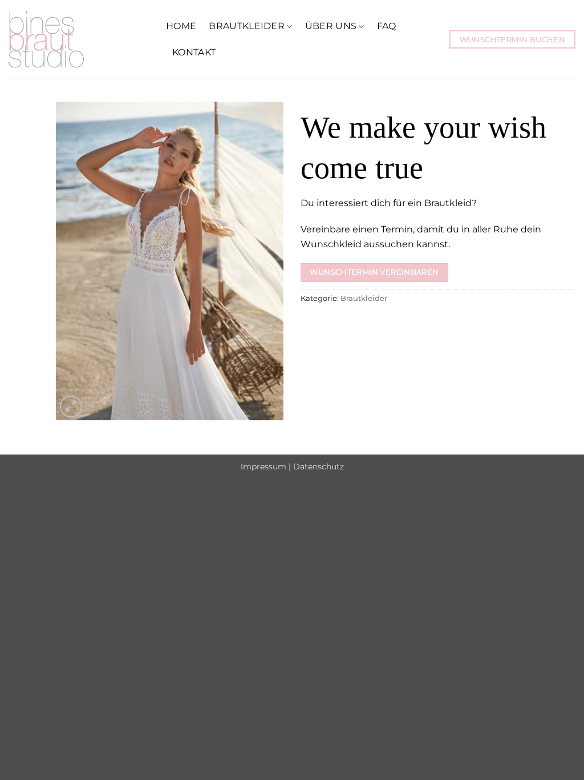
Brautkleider (247, 26)
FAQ (386, 26)
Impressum (263, 466)
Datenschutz (318, 466)
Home (181, 26)
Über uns (331, 26)
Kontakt (194, 52)
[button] (71, 407)
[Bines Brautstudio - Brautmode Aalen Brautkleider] (79, 39)
